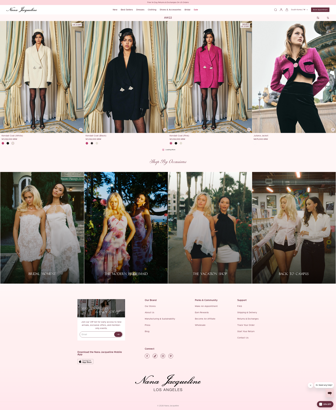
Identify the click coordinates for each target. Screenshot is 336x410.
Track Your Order (246, 325)
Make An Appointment (206, 306)
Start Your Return (245, 331)
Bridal (187, 10)
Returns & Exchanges (248, 319)
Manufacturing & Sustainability (160, 319)
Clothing (152, 10)
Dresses (140, 10)
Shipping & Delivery (247, 312)
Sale (196, 10)
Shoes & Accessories (170, 10)
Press (147, 325)
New (115, 10)
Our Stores (150, 306)
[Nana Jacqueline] (22, 10)
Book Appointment (320, 10)
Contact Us (242, 338)
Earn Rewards (202, 312)
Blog (147, 331)
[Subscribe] (118, 334)
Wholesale (200, 325)
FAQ (239, 306)
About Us (149, 312)
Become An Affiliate (205, 319)
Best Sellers (127, 10)
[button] (325, 404)
